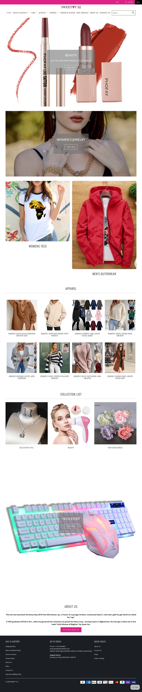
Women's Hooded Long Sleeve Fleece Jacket (87, 315)
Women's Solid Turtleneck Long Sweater (87, 357)
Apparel (53, 13)
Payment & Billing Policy (13, 674)
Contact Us (105, 13)
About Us (94, 13)
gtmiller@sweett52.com (62, 649)
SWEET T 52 (14, 682)
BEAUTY (71, 425)
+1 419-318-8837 (60, 646)
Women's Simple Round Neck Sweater (120, 315)
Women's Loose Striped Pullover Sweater (54, 357)
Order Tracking (99, 658)
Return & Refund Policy (13, 650)
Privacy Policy (10, 658)
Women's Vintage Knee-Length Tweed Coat (120, 357)
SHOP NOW (71, 68)
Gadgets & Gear (67, 13)
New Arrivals (83, 13)
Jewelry (42, 13)
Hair (33, 13)
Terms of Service (11, 654)
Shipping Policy (11, 646)
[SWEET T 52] (71, 7)
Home (9, 13)
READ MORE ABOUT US (71, 630)
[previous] (8, 62)
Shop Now (71, 147)
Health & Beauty (20, 13)
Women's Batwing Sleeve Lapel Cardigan (22, 357)
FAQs (7, 666)
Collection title (27, 425)
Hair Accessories (115, 425)
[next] (133, 62)
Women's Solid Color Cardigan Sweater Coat (22, 315)
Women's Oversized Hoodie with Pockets (54, 315)
